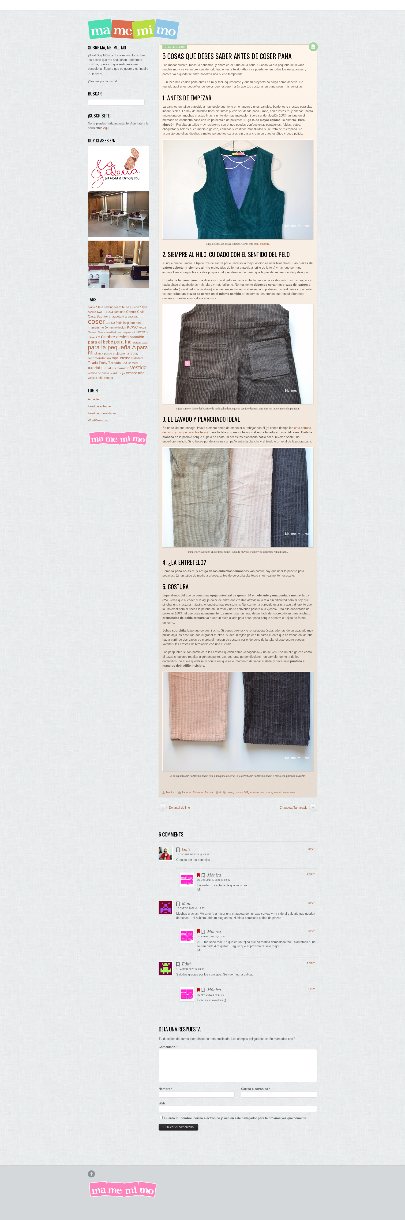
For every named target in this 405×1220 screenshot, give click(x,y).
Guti (186, 849)
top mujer (133, 363)
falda (119, 323)
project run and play (125, 353)
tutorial (94, 367)
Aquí (106, 128)
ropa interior (121, 358)
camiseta (105, 311)
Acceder (93, 399)
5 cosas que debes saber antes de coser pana (227, 56)
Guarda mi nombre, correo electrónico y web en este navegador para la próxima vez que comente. (235, 1118)
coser (230, 792)
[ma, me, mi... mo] (118, 444)
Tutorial (209, 792)
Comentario (168, 1047)
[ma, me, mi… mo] (135, 36)
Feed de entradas (100, 406)
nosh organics (125, 332)
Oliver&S (141, 332)
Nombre (165, 1089)
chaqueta (115, 316)
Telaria (93, 363)
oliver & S (94, 337)
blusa (125, 307)
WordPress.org (98, 420)
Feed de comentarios (102, 413)
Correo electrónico (255, 1089)
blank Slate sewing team (104, 307)
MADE (142, 327)
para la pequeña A (112, 347)
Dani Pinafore (261, 243)
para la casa (140, 342)
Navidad (111, 332)
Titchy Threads (110, 363)
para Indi (123, 341)
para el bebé (100, 342)
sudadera (137, 358)
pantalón (137, 337)
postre (108, 353)
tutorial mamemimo (284, 792)
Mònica (170, 792)
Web (162, 1103)
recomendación (99, 358)
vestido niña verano (100, 378)
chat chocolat (130, 316)
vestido (138, 367)
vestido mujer (117, 373)
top (124, 363)
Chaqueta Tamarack (297, 807)
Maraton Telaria (96, 332)
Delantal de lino (175, 807)
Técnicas (198, 792)
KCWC (132, 327)
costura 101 (241, 792)
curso (110, 323)
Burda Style (138, 307)
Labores (186, 792)
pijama (98, 353)
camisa (92, 311)
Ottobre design (115, 336)
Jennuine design (115, 327)
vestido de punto (98, 373)
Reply (311, 848)
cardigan (119, 311)
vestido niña (135, 373)
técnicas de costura (261, 792)
